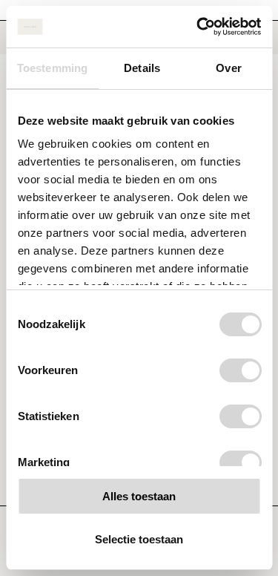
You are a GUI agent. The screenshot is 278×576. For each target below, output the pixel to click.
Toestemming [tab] (52, 68)
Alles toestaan (139, 496)
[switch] (240, 370)
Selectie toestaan (139, 539)
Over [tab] (228, 68)
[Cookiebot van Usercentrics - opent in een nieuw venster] (198, 26)
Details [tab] (142, 68)
